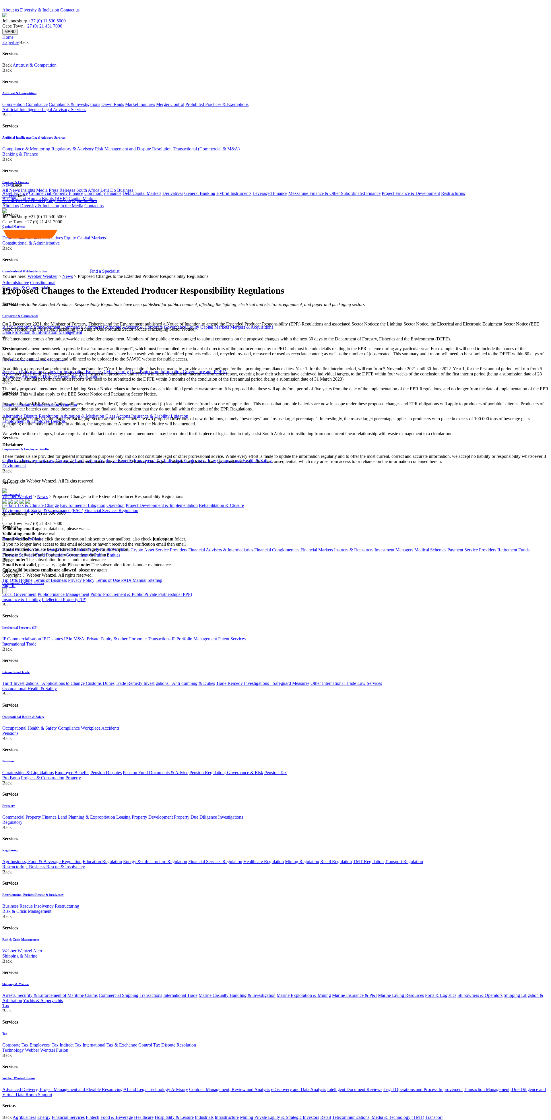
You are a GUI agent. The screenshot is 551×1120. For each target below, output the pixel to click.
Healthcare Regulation (263, 861)
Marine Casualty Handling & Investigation (237, 995)
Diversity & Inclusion (39, 9)
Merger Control (170, 104)
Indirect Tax (71, 1045)
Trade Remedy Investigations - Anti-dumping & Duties (165, 683)
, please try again (34, 564)
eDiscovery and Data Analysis (298, 1089)
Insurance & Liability (21, 599)
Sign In (8, 585)
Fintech (92, 1117)
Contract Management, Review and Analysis (229, 1089)
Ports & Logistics (440, 995)
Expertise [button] (10, 42)
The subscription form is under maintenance (119, 564)
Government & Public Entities (23, 583)
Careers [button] (9, 195)
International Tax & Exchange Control (117, 1045)
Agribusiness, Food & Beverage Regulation (42, 861)
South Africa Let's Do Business (104, 190)
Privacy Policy (81, 580)
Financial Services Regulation (111, 510)
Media (42, 190)
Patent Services (232, 638)
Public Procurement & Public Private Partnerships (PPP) (141, 594)
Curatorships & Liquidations (28, 772)
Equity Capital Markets (208, 327)
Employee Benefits (72, 772)
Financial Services (68, 1117)
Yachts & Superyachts (43, 1000)
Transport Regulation (404, 861)
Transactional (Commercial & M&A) (206, 148)
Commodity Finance (102, 193)
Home (7, 37)
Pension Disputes (106, 772)
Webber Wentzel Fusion (46, 1050)
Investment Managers (394, 549)
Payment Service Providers (471, 549)
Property (73, 777)
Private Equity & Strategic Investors (286, 1117)
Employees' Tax (44, 1045)
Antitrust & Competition (35, 65)
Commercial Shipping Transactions (130, 995)
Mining (246, 1117)
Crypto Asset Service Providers (159, 549)
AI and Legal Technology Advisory (155, 1089)
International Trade (19, 644)
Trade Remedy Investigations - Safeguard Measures (262, 683)
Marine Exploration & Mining (304, 995)
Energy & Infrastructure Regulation (155, 861)
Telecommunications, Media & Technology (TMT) (378, 1117)
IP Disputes (52, 638)
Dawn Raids (112, 104)
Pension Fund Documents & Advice (155, 772)
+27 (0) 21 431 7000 (43, 26)
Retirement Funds (513, 549)
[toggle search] (4, 228)
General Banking (199, 193)
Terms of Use (108, 580)
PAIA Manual (133, 580)
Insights (28, 190)
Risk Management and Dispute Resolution (133, 148)
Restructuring (453, 193)
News (67, 276)
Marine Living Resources (401, 995)
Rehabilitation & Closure (221, 505)
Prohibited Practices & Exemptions (217, 104)
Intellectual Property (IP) (64, 599)
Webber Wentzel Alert (22, 950)
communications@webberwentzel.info (224, 544)
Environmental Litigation (82, 505)
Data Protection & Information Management (42, 332)
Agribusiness (24, 1117)
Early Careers (58, 200)
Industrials (204, 1117)
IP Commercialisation (21, 638)
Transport (434, 1117)
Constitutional (42, 282)
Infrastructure (227, 1117)
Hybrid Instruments (233, 193)
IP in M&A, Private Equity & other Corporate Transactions (117, 638)
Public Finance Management (63, 594)
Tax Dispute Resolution (174, 1045)
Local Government (19, 594)
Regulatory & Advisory (72, 148)
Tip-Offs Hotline (17, 580)
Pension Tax (275, 772)
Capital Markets (13, 226)
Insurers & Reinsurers (353, 549)
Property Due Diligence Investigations (208, 817)
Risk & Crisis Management (26, 911)
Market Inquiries (140, 104)
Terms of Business (50, 580)
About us (10, 9)
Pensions (10, 733)
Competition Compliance (25, 104)
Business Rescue (17, 906)
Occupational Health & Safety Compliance (41, 728)
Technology (13, 1050)
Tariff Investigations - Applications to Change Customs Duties (58, 683)
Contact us (69, 9)
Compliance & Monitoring (26, 148)
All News (11, 190)
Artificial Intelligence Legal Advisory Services (44, 109)
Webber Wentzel (42, 276)
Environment (14, 465)
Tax (5, 1005)
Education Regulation (102, 861)
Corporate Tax (15, 1045)
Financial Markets (316, 549)
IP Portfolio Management (194, 638)
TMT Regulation (368, 861)
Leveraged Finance (270, 193)
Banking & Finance (20, 154)
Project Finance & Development (411, 193)
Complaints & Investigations (74, 104)
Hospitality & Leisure (174, 1117)
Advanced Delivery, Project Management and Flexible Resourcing (62, 1089)
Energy (44, 1117)
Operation (115, 505)
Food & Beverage (116, 1117)
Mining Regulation (302, 861)
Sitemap (155, 580)
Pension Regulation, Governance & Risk (226, 772)
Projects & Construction (42, 777)
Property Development (152, 817)
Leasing (123, 817)
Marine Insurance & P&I (354, 995)
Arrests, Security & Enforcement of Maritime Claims (50, 995)
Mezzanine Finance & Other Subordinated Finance (334, 193)
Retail (325, 1117)
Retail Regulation (336, 861)
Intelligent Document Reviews (354, 1089)
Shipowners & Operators (480, 995)
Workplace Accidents (100, 728)
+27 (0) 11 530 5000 (47, 20)
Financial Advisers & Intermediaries (220, 549)
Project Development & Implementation (162, 505)
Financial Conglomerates (276, 549)
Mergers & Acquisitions (251, 327)
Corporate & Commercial (20, 315)
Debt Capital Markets (142, 193)
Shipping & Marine (19, 956)
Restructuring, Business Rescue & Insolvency (43, 866)
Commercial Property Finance (56, 193)
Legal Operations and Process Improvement (423, 1089)
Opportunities (84, 200)
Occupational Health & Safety (29, 688)
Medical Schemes (430, 549)
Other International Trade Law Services (346, 683)
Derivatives (172, 193)
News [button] (7, 185)
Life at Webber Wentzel (23, 200)
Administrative (15, 282)
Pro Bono (11, 777)
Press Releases (62, 190)
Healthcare (144, 1117)
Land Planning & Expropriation (86, 817)
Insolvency (44, 906)
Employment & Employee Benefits (25, 449)
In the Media (71, 205)
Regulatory (12, 822)
